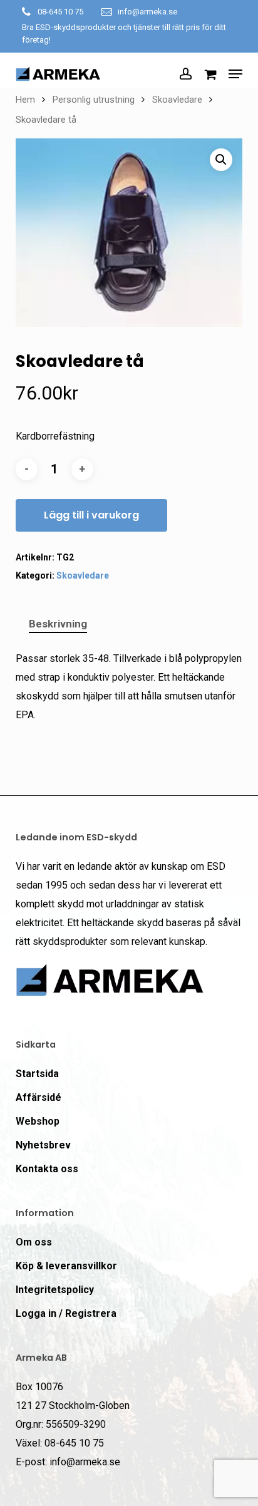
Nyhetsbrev (43, 1145)
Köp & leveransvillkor (66, 1266)
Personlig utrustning (94, 99)
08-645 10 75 (60, 11)
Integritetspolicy (55, 1290)
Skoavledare (177, 99)
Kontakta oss (47, 1169)
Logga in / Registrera (66, 1313)
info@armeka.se (147, 11)
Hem (25, 99)
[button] (235, 74)
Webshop (37, 1121)
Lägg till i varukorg (91, 515)
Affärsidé (38, 1097)
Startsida (37, 1074)
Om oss (34, 1242)
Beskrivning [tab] (58, 623)
